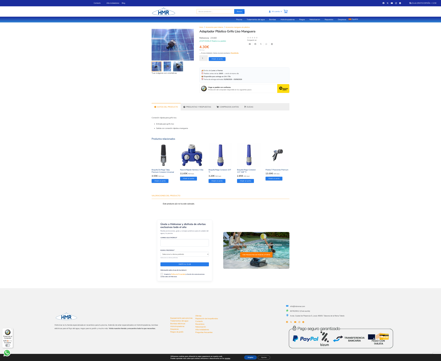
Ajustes (264, 357)
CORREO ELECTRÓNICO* (168, 238)
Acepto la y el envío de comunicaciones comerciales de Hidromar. (182, 275)
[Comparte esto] (255, 44)
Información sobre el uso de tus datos (172, 270)
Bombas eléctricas (177, 323)
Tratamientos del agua (179, 321)
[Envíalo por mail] (250, 44)
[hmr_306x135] (163, 11)
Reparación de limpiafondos (206, 318)
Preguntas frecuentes (204, 332)
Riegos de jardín (176, 332)
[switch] (7, 345)
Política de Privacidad (178, 274)
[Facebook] (383, 3)
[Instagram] (396, 3)
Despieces (174, 329)
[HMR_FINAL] (67, 316)
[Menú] (11, 329)
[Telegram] (400, 3)
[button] (275, 11)
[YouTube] (392, 3)
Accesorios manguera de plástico (237, 27)
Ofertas (198, 316)
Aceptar (250, 357)
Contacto (199, 321)
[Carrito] (285, 11)
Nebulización (200, 327)
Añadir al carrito (217, 59)
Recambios (199, 324)
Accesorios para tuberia (214, 27)
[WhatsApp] (7, 352)
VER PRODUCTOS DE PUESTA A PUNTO (256, 255)
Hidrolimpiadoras (177, 326)
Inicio (201, 27)
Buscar (239, 11)
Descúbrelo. (235, 53)
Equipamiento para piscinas (181, 318)
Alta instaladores (202, 329)
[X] (388, 3)
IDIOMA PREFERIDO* (167, 250)
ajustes (227, 358)
